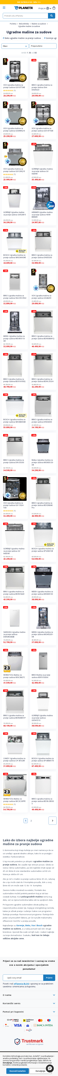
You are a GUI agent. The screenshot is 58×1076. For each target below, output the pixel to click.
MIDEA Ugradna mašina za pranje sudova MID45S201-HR (42, 634)
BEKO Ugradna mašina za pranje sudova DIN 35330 (13, 461)
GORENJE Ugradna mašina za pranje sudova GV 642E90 (42, 171)
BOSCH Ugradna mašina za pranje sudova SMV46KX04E (14, 420)
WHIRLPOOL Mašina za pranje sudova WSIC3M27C (14, 676)
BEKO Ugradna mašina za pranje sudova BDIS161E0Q (14, 380)
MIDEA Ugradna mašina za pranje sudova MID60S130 (42, 593)
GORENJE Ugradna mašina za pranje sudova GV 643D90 (13, 551)
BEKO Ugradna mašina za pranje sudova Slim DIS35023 (42, 87)
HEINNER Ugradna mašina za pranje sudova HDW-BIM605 (42, 214)
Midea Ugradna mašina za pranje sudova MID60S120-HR (42, 462)
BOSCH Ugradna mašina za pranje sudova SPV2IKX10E (43, 550)
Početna (13, 24)
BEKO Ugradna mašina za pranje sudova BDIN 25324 (42, 380)
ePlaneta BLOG (21, 983)
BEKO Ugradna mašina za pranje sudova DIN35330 (42, 256)
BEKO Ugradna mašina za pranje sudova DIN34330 (42, 420)
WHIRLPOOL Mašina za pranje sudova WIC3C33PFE (14, 800)
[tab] (29, 995)
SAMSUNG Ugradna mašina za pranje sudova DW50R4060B (14, 634)
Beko (27, 925)
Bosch (40, 925)
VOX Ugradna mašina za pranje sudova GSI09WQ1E (14, 129)
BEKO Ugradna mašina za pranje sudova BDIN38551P (14, 716)
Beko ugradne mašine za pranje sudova (23, 38)
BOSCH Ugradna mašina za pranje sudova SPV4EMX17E (43, 759)
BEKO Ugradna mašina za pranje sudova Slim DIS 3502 (14, 297)
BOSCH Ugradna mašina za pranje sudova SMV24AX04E (14, 256)
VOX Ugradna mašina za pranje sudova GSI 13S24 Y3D (13, 505)
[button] (42, 8)
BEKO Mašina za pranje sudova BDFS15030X (41, 676)
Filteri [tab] (5, 46)
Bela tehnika (24, 24)
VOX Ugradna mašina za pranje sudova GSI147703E (42, 129)
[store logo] (23, 7)
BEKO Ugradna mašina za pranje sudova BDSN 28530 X (43, 801)
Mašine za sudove (39, 24)
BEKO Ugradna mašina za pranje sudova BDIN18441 (14, 593)
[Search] (51, 16)
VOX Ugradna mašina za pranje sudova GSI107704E (14, 86)
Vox (33, 925)
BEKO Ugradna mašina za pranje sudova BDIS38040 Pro (42, 505)
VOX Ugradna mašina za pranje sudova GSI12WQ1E (14, 170)
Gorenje (20, 925)
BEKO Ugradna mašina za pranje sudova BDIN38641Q (43, 337)
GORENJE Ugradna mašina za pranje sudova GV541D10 (42, 717)
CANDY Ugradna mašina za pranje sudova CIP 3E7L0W (14, 759)
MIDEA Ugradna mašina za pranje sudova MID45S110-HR (14, 338)
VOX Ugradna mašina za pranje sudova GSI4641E (41, 297)
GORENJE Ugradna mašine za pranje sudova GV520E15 (14, 213)
